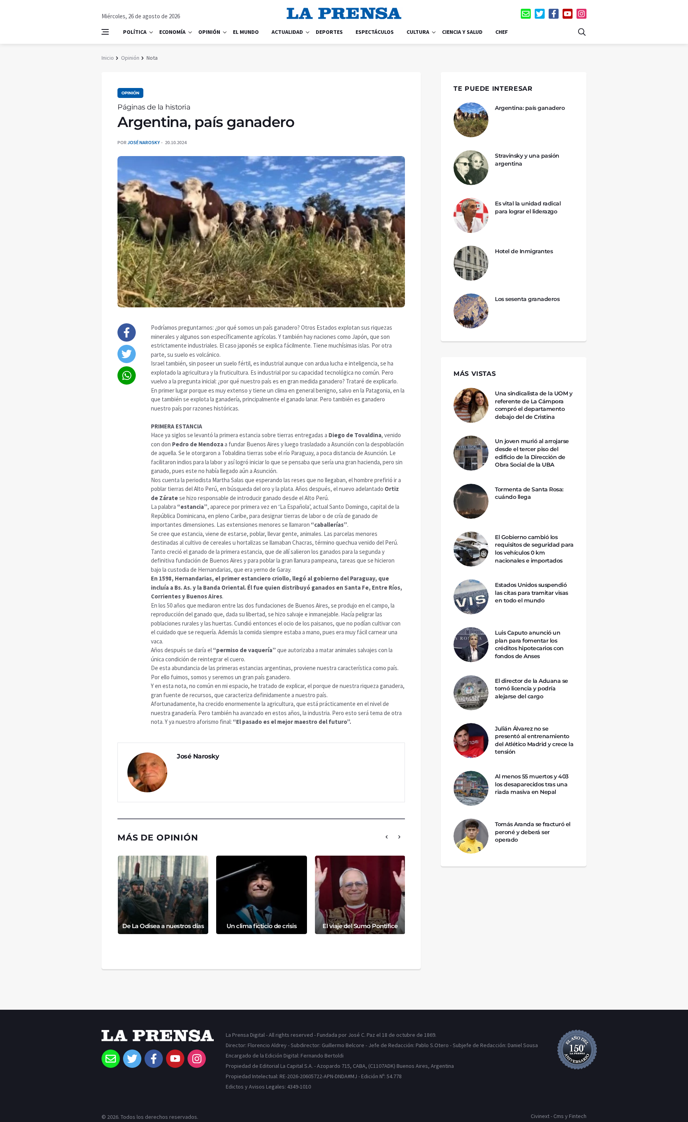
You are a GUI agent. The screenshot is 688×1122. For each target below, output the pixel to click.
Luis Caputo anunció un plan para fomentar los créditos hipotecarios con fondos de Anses (529, 644)
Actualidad (287, 31)
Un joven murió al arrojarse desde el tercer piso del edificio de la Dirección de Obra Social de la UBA (532, 453)
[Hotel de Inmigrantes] (471, 263)
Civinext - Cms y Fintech (558, 1116)
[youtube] (568, 14)
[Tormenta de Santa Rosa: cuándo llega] (471, 501)
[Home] (158, 1040)
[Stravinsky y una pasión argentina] (471, 167)
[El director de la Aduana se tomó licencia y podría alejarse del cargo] (471, 692)
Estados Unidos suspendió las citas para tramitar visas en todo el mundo (531, 592)
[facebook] (554, 14)
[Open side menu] (105, 32)
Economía (172, 31)
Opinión (209, 31)
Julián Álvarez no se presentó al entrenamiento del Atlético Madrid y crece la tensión (534, 740)
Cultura (418, 31)
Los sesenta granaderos (527, 299)
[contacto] (526, 14)
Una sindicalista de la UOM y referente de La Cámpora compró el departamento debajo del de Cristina (533, 405)
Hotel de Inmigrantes (524, 251)
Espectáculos (375, 31)
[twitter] (540, 14)
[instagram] (581, 14)
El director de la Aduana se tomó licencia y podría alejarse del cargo (531, 688)
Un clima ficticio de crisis (262, 926)
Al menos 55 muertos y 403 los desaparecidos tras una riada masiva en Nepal (532, 784)
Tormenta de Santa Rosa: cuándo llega (529, 493)
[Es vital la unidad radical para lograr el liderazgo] (471, 215)
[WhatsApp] (126, 375)
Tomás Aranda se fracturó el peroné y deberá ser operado (533, 832)
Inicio (108, 57)
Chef (501, 31)
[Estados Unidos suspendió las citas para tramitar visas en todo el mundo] (471, 596)
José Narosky (143, 142)
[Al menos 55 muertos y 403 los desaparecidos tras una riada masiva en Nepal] (471, 788)
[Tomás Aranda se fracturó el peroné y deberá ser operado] (471, 836)
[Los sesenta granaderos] (471, 310)
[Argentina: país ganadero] (471, 119)
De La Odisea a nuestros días (163, 926)
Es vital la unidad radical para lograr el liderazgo (528, 207)
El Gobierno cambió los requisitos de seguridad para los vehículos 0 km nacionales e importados (534, 549)
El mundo (246, 31)
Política (135, 31)
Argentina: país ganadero (530, 107)
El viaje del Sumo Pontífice (360, 926)
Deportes (329, 31)
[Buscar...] (581, 32)
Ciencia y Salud (462, 31)
